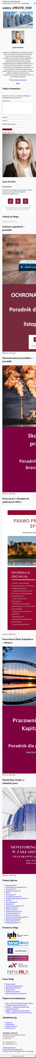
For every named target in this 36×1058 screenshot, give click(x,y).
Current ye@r (7, 133)
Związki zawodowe (11, 921)
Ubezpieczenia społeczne (13, 906)
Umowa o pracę (11, 909)
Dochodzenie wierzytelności (14, 986)
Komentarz (6, 101)
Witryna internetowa (8, 124)
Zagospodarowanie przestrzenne (16, 993)
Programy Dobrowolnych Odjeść (16, 898)
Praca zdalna (10, 895)
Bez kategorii (10, 885)
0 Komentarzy (25, 3)
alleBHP (8, 1011)
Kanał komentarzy (11, 1026)
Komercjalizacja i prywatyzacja (15, 887)
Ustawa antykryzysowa (13, 911)
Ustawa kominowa (11, 913)
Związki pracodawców (12, 919)
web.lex (31, 1051)
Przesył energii (10, 990)
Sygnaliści (9, 904)
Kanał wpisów (10, 1024)
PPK (7, 893)
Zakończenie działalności (13, 988)
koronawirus (10, 889)
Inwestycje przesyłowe (13, 991)
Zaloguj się (9, 1022)
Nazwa (5, 117)
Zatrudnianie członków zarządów (16, 917)
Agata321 (9, 1007)
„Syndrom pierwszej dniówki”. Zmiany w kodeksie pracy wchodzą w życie (19, 1004)
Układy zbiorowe (11, 908)
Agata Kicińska (6, 3)
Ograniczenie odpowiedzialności (13, 1049)
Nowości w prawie (11, 891)
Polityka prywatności (9, 1048)
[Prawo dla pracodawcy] (11, 2)
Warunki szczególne (12, 915)
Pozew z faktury (10, 984)
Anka (7, 1003)
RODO (8, 900)
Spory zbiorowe (10, 902)
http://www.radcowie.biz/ (19, 80)
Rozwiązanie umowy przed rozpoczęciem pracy (17, 1008)
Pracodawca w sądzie (12, 896)
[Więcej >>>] (14, 194)
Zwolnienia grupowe (12, 923)
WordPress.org (10, 1028)
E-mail (4, 121)
